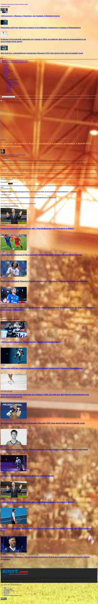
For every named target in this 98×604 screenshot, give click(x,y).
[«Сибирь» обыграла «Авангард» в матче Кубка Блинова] (14, 471)
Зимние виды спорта (12, 79)
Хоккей (5, 68)
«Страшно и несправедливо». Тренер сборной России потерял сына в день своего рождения (44, 449)
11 (1, 347)
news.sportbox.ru (12, 182)
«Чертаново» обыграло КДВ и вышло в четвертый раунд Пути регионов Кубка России (41, 255)
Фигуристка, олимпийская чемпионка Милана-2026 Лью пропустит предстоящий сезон (42, 53)
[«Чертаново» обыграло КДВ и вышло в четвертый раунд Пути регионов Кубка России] (14, 250)
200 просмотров (5, 155)
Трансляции (9, 92)
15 (1, 373)
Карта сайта (6, 592)
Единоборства (8, 71)
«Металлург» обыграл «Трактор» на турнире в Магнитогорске (30, 16)
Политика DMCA (8, 589)
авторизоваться (31, 203)
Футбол (5, 66)
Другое (5, 77)
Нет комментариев (19, 155)
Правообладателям (8, 590)
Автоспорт (6, 76)
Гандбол (8, 88)
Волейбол (6, 73)
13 (1, 428)
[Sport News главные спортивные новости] (15, 575)
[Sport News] (14, 4)
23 (1, 260)
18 (1, 286)
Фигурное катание (11, 82)
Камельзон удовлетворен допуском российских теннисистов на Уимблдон (28, 197)
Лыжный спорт (10, 85)
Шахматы (9, 90)
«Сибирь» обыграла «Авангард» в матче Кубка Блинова (27, 476)
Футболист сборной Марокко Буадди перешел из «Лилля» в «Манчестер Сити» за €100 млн (44, 281)
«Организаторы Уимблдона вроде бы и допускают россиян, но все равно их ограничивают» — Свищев (39, 192)
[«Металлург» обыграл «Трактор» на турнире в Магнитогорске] (4, 12)
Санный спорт (10, 87)
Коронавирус (10, 81)
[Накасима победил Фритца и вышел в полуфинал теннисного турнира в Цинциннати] (4, 24)
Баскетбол (6, 69)
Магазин (6, 65)
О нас (5, 587)
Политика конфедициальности (12, 595)
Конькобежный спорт (12, 84)
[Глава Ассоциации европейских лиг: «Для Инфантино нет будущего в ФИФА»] (14, 223)
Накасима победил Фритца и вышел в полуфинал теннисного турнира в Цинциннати (41, 27)
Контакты (6, 594)
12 (1, 402)
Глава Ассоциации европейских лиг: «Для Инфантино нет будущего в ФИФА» (37, 228)
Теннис (5, 74)
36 (1, 314)
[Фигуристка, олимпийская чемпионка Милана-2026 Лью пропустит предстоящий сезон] (4, 50)
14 (1, 233)
